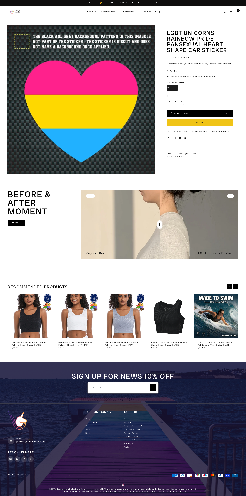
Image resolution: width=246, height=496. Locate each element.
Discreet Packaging (134, 429)
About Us (128, 443)
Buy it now (200, 122)
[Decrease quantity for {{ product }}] (169, 101)
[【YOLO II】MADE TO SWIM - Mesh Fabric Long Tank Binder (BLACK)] (216, 316)
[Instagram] (10, 459)
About (145, 12)
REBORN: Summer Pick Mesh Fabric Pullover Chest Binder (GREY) (122, 343)
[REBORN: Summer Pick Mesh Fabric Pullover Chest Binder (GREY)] (123, 316)
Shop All (90, 12)
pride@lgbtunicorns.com (31, 441)
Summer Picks (129, 12)
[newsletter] (153, 387)
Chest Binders (108, 12)
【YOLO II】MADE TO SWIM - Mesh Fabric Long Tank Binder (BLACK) (215, 343)
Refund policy (131, 436)
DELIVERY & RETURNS (177, 131)
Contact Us (129, 422)
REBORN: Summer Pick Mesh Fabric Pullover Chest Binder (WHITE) (75, 343)
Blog (157, 12)
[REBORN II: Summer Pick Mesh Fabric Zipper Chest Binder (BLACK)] (169, 316)
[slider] (159, 224)
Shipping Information (134, 426)
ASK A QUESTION (220, 131)
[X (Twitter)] (180, 138)
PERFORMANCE (200, 131)
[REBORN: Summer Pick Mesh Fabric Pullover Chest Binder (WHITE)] (76, 316)
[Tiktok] (24, 459)
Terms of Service (132, 440)
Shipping (187, 76)
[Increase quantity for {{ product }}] (181, 101)
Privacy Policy (131, 433)
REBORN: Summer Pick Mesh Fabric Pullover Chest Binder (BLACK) (29, 343)
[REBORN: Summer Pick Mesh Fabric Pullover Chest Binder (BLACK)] (30, 316)
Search (127, 419)
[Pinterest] (185, 138)
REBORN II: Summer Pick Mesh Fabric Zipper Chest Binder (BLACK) (169, 343)
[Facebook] (176, 138)
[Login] (231, 11)
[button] (89, 3)
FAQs (126, 447)
